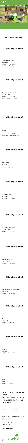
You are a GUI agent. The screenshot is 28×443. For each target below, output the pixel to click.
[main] (14, 14)
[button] (1, 2)
